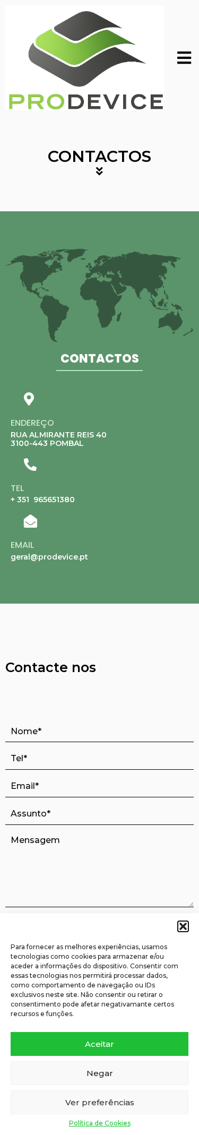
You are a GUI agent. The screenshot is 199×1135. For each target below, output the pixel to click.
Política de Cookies (100, 1123)
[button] (183, 926)
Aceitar (99, 1044)
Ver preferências (99, 1102)
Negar (99, 1073)
